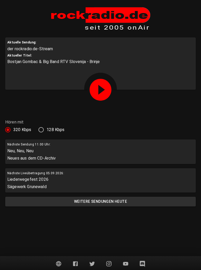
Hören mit (14, 122)
